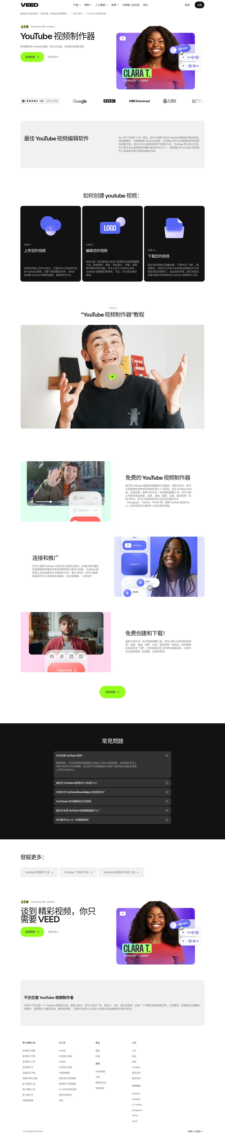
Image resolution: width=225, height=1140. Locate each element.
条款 (134, 1061)
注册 (199, 4)
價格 (98, 1050)
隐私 (134, 1056)
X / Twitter (137, 1104)
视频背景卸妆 (65, 1094)
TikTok (135, 1115)
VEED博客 (100, 1071)
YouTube (136, 1093)
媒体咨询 (136, 1078)
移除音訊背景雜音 (67, 1078)
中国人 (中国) (194, 1131)
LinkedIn (136, 1099)
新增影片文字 (28, 1061)
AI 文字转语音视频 (68, 1089)
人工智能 (100, 4)
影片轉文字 (27, 1094)
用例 (86, 4)
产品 (75, 4)
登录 (187, 4)
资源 (113, 4)
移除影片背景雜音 (67, 1083)
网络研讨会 (101, 1082)
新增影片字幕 (28, 1056)
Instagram (137, 1110)
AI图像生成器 (65, 1056)
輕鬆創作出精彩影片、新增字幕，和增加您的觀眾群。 (44, 13)
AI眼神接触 (64, 1072)
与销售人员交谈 (130, 4)
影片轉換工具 (28, 1089)
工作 (134, 1050)
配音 (61, 1100)
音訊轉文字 (27, 1067)
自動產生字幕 (28, 1072)
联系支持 (136, 1072)
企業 (98, 1056)
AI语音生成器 (65, 1067)
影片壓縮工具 (28, 1083)
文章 (98, 1077)
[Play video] (112, 377)
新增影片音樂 (28, 1050)
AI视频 (62, 1061)
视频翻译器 (27, 1100)
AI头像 (62, 1050)
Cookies (136, 1067)
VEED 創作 (78, 13)
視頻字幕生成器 (30, 1078)
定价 (145, 4)
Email (134, 1121)
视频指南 (100, 1088)
